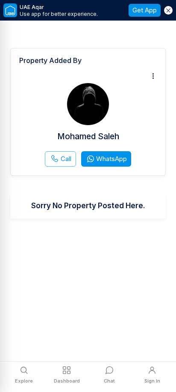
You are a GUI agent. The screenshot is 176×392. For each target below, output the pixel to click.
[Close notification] (168, 10)
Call (66, 159)
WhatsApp (111, 159)
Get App (144, 10)
